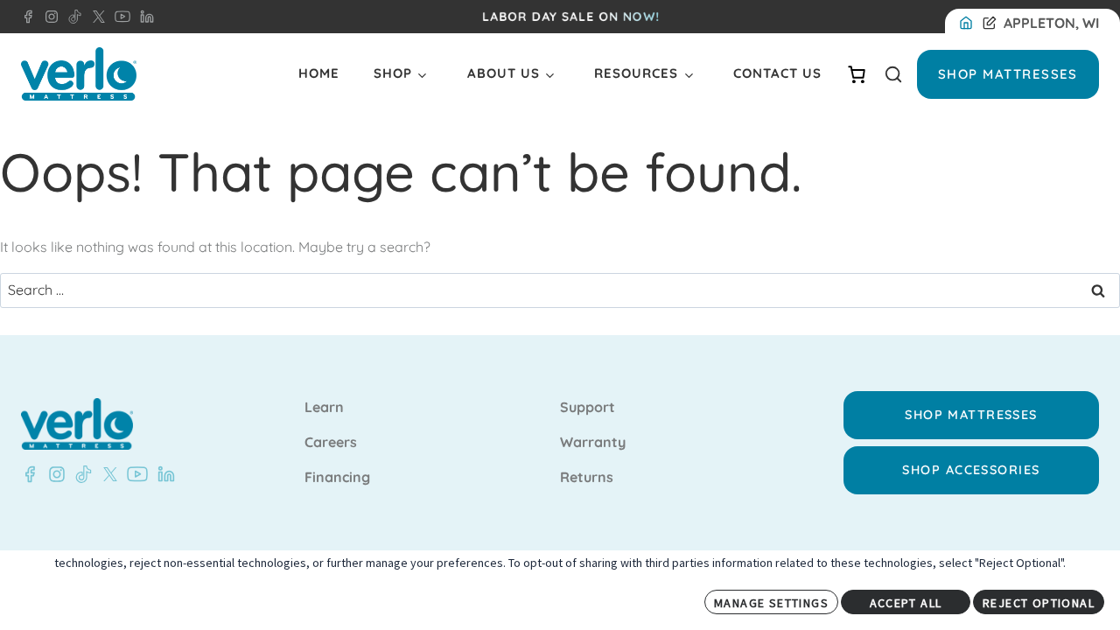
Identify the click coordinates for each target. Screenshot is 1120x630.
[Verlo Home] (78, 74)
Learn (324, 408)
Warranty (593, 443)
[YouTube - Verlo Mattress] (119, 16)
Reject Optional (1039, 603)
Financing (337, 478)
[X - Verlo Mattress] (95, 16)
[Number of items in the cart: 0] (856, 74)
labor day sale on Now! (571, 16)
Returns (586, 478)
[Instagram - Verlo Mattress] (48, 17)
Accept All (906, 603)
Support (587, 408)
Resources (636, 73)
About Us (503, 73)
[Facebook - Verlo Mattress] (28, 17)
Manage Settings (771, 603)
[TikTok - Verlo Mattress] (71, 17)
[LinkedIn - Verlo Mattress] (143, 17)
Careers (330, 443)
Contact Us (777, 73)
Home (319, 73)
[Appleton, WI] (969, 24)
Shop (393, 73)
